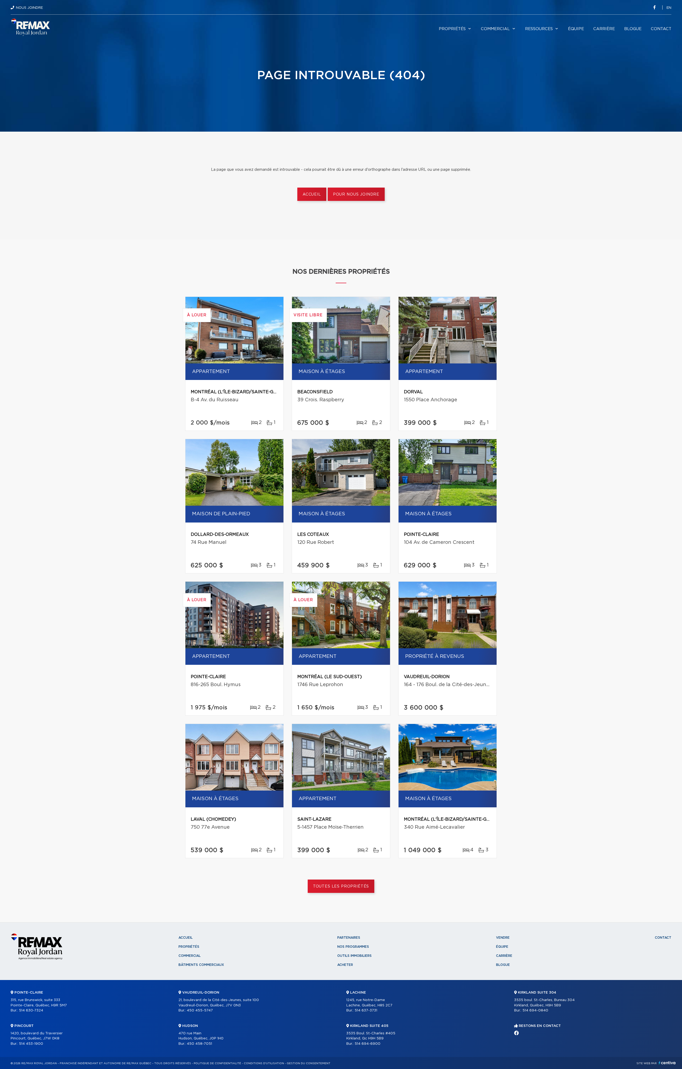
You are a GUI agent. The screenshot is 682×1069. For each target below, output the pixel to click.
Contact (661, 29)
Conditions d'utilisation (264, 1063)
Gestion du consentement (308, 1063)
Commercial (495, 29)
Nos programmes (353, 946)
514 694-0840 (535, 1010)
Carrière (604, 29)
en (669, 8)
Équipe (576, 29)
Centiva (667, 1062)
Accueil (312, 194)
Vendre (503, 937)
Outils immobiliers (354, 955)
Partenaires (348, 937)
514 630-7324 (31, 1010)
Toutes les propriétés (341, 886)
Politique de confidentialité (217, 1063)
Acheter (345, 964)
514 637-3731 (366, 1010)
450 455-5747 (200, 1010)
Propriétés (452, 29)
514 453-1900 (31, 1044)
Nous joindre (29, 8)
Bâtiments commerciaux (201, 964)
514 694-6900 (367, 1044)
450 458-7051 (199, 1044)
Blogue (633, 29)
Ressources (539, 29)
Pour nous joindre (356, 194)
